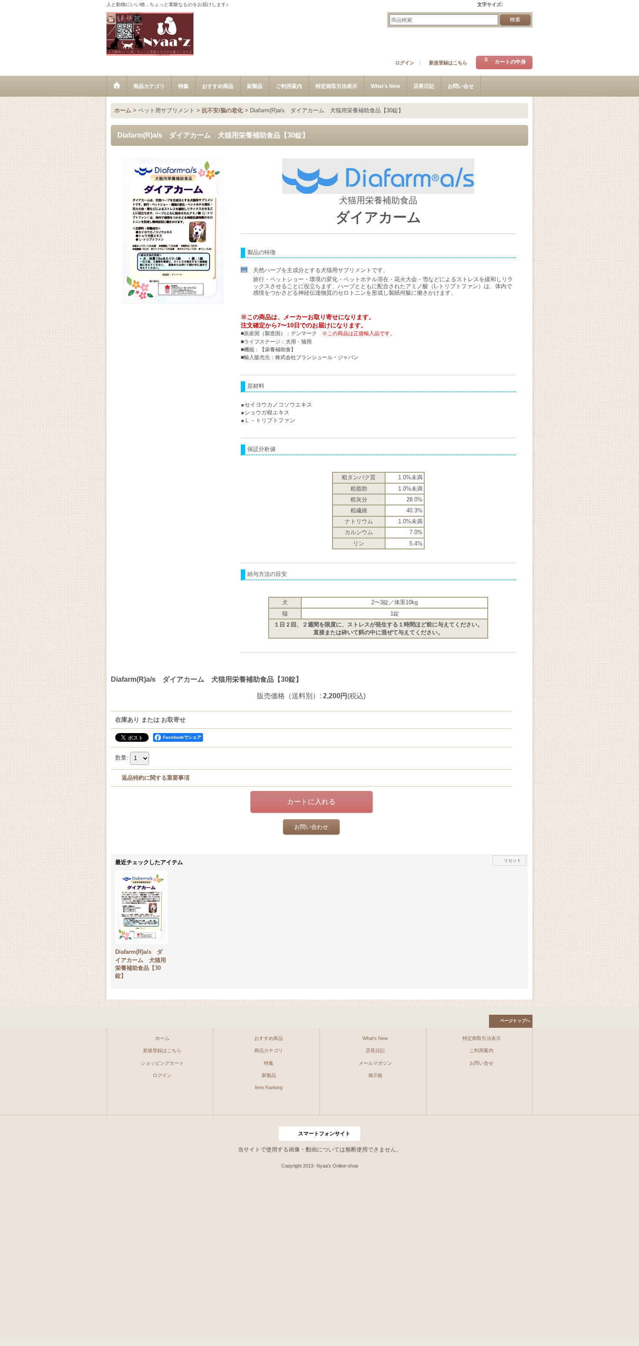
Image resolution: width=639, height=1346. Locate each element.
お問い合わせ (311, 827)
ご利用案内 (481, 1050)
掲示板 (375, 1075)
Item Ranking (269, 1087)
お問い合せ (481, 1063)
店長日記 (375, 1050)
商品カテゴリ (268, 1050)
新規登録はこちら (448, 62)
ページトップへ (515, 1020)
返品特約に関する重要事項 (156, 777)
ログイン (404, 62)
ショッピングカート (162, 1063)
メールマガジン (375, 1063)
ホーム (162, 1038)
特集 (268, 1063)
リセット (512, 860)
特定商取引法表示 (482, 1038)
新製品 (269, 1075)
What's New (375, 1038)
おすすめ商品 (268, 1038)
